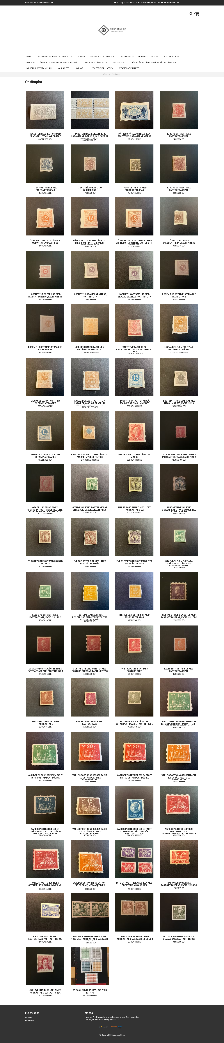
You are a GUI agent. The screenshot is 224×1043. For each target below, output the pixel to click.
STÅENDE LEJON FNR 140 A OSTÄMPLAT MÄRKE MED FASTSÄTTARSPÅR (179, 563)
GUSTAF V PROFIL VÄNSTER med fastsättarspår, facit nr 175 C (179, 616)
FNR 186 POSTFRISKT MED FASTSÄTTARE (45, 722)
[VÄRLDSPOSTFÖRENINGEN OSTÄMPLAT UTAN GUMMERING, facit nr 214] (45, 859)
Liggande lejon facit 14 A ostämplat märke (178, 348)
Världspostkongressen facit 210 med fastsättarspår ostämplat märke (134, 831)
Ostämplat (119, 62)
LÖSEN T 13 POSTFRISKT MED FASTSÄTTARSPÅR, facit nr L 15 (45, 295)
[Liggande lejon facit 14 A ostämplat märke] (179, 323)
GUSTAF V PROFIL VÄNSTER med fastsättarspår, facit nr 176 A (45, 669)
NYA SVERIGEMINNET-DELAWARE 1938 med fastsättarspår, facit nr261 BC (89, 939)
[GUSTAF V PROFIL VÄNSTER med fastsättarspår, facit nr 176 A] (45, 644)
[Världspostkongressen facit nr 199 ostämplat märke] (134, 751)
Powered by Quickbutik (112, 1037)
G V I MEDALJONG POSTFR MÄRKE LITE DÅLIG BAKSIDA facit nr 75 (89, 508)
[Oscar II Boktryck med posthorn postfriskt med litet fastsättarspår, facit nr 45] (45, 483)
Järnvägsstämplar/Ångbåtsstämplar (154, 62)
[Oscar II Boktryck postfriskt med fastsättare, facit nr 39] (179, 430)
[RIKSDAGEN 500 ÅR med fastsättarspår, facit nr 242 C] (179, 859)
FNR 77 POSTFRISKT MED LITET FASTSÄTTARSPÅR (134, 508)
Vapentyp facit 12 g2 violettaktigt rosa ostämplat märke (134, 349)
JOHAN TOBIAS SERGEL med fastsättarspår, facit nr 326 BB (134, 937)
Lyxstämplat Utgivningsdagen (138, 56)
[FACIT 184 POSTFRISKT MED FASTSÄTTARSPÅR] (179, 644)
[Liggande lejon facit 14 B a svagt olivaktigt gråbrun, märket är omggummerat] (90, 377)
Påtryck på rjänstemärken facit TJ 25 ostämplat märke (134, 135)
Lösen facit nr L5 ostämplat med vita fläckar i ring (45, 241)
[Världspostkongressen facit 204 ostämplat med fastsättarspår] (90, 805)
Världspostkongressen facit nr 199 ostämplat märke (134, 776)
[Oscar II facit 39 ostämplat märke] (134, 430)
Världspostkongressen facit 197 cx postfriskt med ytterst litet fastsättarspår (179, 724)
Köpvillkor (29, 1020)
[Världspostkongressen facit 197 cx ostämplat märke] (45, 751)
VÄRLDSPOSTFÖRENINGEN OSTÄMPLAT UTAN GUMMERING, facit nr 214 (45, 885)
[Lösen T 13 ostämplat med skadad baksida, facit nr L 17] (134, 270)
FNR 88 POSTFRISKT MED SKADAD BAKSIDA (45, 562)
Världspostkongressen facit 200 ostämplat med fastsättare (179, 777)
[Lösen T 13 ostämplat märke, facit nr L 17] (90, 270)
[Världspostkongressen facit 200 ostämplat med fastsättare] (179, 751)
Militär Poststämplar (39, 68)
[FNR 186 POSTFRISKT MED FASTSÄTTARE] (45, 697)
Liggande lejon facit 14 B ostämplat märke (45, 402)
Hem (29, 56)
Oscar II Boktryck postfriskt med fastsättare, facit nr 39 (179, 455)
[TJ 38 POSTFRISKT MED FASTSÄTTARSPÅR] (134, 163)
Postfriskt (170, 56)
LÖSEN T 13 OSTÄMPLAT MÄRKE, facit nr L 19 (45, 348)
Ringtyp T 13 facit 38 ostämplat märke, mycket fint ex (89, 455)
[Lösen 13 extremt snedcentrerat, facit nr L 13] (179, 216)
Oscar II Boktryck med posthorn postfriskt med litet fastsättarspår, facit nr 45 (45, 510)
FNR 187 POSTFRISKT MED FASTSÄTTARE (89, 722)
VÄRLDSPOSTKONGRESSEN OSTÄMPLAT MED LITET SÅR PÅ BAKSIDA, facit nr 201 (45, 831)
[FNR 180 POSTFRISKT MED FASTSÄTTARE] (134, 644)
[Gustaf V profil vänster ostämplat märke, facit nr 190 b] (134, 697)
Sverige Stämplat (95, 62)
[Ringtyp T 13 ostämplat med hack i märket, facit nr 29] (179, 377)
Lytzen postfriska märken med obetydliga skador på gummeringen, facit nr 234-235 (134, 885)
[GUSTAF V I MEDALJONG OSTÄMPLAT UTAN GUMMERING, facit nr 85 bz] (179, 483)
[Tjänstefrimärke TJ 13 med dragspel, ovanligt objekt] (45, 110)
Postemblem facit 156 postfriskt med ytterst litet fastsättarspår (89, 617)
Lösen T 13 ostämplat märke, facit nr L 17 (90, 295)
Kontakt (28, 1017)
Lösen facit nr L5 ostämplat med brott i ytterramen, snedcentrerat (90, 243)
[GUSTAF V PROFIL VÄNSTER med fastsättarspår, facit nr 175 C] (179, 591)
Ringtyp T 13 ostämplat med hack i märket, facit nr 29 (179, 402)
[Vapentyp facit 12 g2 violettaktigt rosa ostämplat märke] (134, 323)
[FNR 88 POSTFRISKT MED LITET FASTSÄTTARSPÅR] (90, 537)
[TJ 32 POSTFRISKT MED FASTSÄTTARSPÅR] (179, 110)
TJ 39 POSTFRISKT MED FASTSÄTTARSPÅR (179, 188)
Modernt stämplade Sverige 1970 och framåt (53, 62)
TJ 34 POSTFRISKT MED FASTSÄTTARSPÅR (45, 188)
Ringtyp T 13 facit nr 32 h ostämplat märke (45, 455)
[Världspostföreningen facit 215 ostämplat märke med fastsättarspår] (90, 859)
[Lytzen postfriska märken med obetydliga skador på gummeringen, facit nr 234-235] (134, 859)
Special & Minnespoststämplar (96, 56)
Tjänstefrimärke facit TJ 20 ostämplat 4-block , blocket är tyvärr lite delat (89, 136)
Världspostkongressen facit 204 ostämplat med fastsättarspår (89, 831)
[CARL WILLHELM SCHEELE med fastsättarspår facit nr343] (45, 966)
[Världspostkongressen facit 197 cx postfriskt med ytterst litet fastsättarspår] (179, 697)
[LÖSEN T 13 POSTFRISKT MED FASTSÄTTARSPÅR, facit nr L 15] (45, 270)
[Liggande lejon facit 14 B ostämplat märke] (45, 377)
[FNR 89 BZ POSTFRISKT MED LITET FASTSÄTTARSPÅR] (134, 537)
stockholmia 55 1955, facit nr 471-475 (90, 991)
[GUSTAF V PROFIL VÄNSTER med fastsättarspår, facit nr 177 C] (90, 644)
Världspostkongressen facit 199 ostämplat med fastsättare (89, 777)
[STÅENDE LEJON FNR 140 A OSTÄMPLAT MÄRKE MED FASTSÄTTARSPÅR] (179, 537)
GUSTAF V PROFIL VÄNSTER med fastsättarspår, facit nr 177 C (90, 669)
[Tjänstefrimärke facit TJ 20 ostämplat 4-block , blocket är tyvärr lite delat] (90, 110)
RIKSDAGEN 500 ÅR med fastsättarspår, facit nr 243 (45, 937)
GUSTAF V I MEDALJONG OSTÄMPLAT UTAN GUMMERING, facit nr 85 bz (179, 510)
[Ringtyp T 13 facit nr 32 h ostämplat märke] (45, 430)
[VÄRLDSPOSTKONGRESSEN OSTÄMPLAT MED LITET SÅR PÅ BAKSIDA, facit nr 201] (45, 805)
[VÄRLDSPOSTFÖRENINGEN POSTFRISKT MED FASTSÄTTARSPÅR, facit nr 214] (179, 805)
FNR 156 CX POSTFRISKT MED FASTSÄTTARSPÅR (134, 616)
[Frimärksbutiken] (112, 30)
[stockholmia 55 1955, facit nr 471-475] (90, 966)
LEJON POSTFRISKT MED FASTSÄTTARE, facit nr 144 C (45, 616)
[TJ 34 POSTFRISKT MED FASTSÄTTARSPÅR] (45, 163)
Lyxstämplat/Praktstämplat (54, 56)
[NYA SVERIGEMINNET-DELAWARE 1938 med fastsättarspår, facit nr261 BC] (90, 912)
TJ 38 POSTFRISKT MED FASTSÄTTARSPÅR (134, 188)
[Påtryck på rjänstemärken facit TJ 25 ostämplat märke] (134, 110)
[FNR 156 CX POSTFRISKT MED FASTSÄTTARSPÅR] (134, 591)
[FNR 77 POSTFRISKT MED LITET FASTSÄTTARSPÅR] (134, 483)
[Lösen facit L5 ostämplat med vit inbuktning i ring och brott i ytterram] (134, 216)
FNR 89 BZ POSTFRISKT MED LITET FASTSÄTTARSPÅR (134, 562)
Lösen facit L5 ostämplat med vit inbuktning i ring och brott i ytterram (134, 243)
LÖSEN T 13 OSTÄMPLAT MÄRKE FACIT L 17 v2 (179, 295)
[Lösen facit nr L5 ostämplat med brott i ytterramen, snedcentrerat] (90, 216)
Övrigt (79, 68)
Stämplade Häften (129, 68)
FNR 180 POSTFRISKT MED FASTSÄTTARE (134, 669)
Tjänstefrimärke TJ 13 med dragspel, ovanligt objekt (45, 135)
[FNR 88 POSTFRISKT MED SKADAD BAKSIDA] (45, 537)
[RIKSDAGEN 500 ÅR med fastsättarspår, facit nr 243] (45, 912)
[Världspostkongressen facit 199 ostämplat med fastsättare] (90, 751)
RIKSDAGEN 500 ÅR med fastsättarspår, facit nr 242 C (179, 884)
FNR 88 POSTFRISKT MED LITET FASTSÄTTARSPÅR (89, 562)
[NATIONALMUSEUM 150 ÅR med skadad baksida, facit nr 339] (179, 912)
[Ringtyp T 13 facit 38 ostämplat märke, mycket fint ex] (90, 430)
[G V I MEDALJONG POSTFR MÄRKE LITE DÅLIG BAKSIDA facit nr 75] (90, 483)
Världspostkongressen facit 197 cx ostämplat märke (45, 776)
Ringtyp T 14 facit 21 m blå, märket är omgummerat (134, 402)
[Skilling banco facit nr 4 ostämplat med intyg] (90, 323)
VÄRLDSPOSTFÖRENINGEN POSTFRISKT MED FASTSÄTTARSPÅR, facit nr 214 (179, 831)
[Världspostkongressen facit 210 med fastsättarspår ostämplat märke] (134, 805)
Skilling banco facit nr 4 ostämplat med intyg (89, 348)
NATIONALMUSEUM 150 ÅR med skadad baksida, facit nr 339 (179, 937)
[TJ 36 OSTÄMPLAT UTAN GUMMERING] (90, 163)
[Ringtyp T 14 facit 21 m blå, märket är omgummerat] (134, 377)
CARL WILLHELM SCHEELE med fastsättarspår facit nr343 (45, 991)
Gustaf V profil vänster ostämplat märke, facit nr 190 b (134, 722)
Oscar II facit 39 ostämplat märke (134, 455)
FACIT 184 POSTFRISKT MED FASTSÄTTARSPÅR (179, 669)
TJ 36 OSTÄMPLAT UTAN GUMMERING (89, 188)
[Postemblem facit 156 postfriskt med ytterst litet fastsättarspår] (90, 591)
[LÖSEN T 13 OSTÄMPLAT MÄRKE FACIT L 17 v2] (179, 270)
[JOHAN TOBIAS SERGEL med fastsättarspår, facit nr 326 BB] (134, 912)
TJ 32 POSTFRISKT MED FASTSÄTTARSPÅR (179, 135)
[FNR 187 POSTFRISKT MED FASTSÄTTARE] (90, 697)
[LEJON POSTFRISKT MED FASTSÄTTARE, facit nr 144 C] (45, 591)
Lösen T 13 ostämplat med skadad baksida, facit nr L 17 (134, 295)
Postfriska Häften (102, 68)
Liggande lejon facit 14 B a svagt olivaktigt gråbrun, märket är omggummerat (89, 403)
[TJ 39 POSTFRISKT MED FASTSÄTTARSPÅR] (179, 163)
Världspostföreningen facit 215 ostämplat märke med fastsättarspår (90, 885)
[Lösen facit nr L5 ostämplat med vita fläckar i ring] (45, 216)
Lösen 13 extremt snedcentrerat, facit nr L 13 (178, 241)
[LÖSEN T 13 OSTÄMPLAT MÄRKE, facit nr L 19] (45, 323)
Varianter (63, 68)
